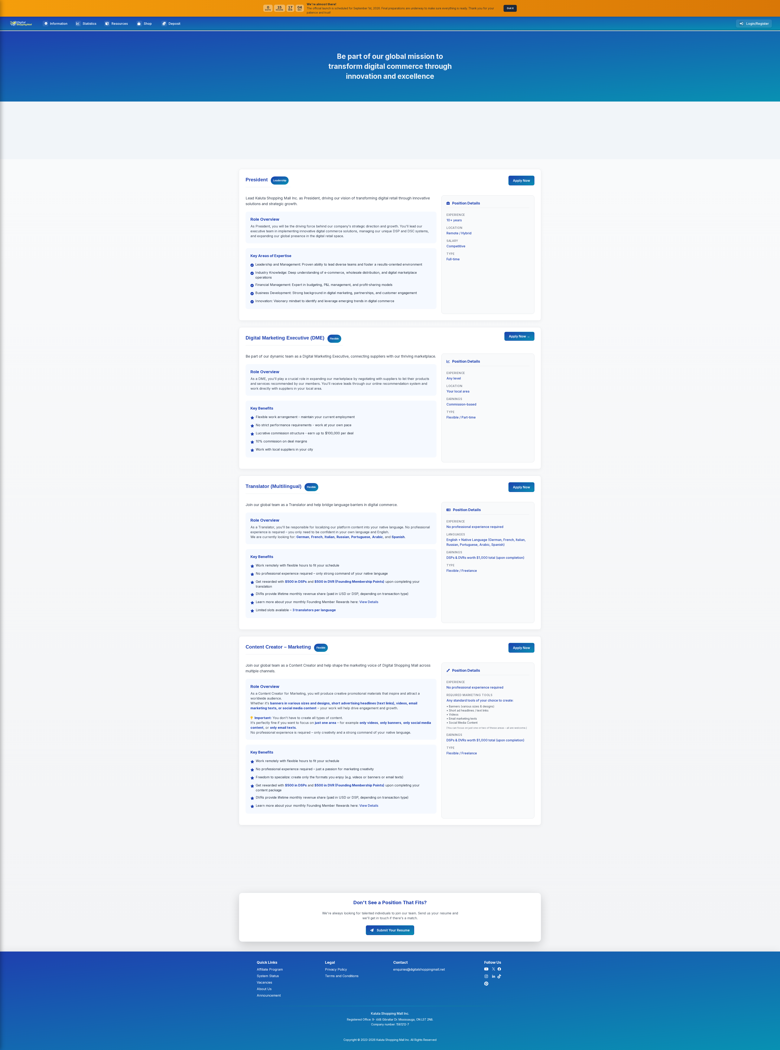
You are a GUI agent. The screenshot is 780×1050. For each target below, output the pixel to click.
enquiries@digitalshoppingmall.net (419, 969)
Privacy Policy (336, 969)
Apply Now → (519, 336)
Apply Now (521, 180)
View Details (368, 602)
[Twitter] (494, 969)
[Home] (22, 23)
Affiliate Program (270, 969)
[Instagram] (486, 976)
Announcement (269, 995)
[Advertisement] (122, 130)
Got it (510, 8)
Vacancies (264, 982)
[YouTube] (486, 969)
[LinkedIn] (494, 976)
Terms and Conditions (342, 976)
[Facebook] (499, 969)
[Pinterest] (486, 984)
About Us (264, 989)
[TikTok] (499, 976)
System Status (268, 976)
